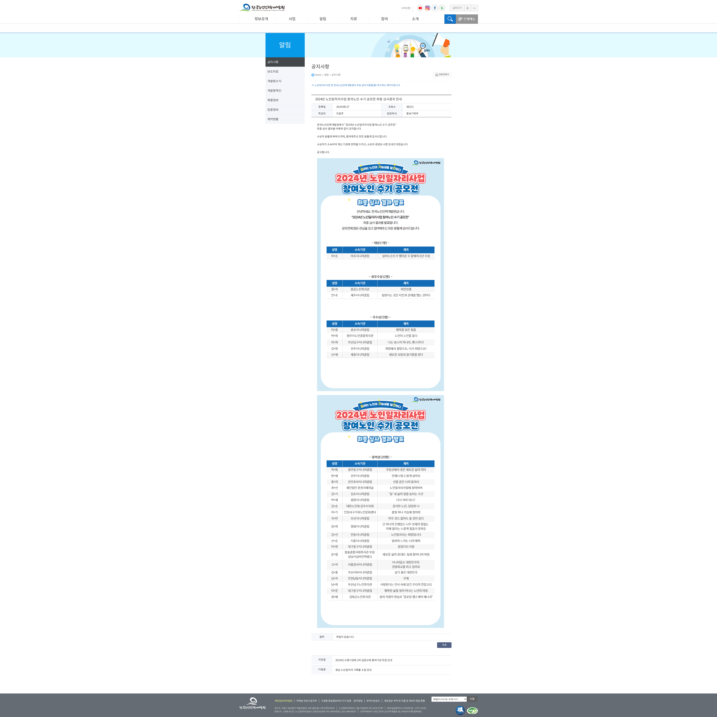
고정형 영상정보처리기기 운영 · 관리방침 (342, 700)
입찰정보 (273, 110)
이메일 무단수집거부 (306, 700)
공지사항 (273, 62)
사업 (292, 18)
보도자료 (273, 71)
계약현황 (273, 119)
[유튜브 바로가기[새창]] (420, 8)
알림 (322, 18)
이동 (472, 699)
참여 (384, 18)
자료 (353, 18)
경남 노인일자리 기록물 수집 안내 (353, 670)
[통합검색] (450, 19)
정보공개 (261, 18)
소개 (415, 18)
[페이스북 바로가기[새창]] (435, 8)
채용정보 (273, 100)
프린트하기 (444, 74)
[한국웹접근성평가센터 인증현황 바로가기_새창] (472, 711)
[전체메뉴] (467, 19)
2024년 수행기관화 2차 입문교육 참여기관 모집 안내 (363, 660)
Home (318, 74)
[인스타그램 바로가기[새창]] (427, 8)
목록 (444, 645)
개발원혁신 (274, 90)
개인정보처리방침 (283, 700)
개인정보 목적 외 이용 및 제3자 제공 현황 (404, 700)
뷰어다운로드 (373, 700)
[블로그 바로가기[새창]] (442, 8)
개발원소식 (274, 81)
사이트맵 (405, 8)
